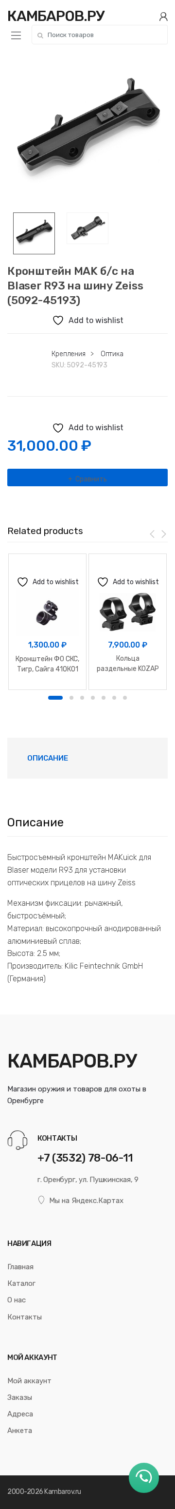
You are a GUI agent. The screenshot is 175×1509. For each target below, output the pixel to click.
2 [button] (71, 698)
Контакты (24, 1317)
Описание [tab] (47, 758)
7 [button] (125, 698)
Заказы (19, 1397)
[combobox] (100, 34)
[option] (87, 132)
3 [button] (82, 698)
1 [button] (55, 698)
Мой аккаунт (29, 1380)
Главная (20, 1266)
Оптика (112, 354)
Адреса (20, 1414)
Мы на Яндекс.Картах (86, 1200)
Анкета (19, 1430)
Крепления (69, 354)
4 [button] (93, 698)
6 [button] (114, 698)
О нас (16, 1300)
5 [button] (103, 698)
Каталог (21, 1283)
